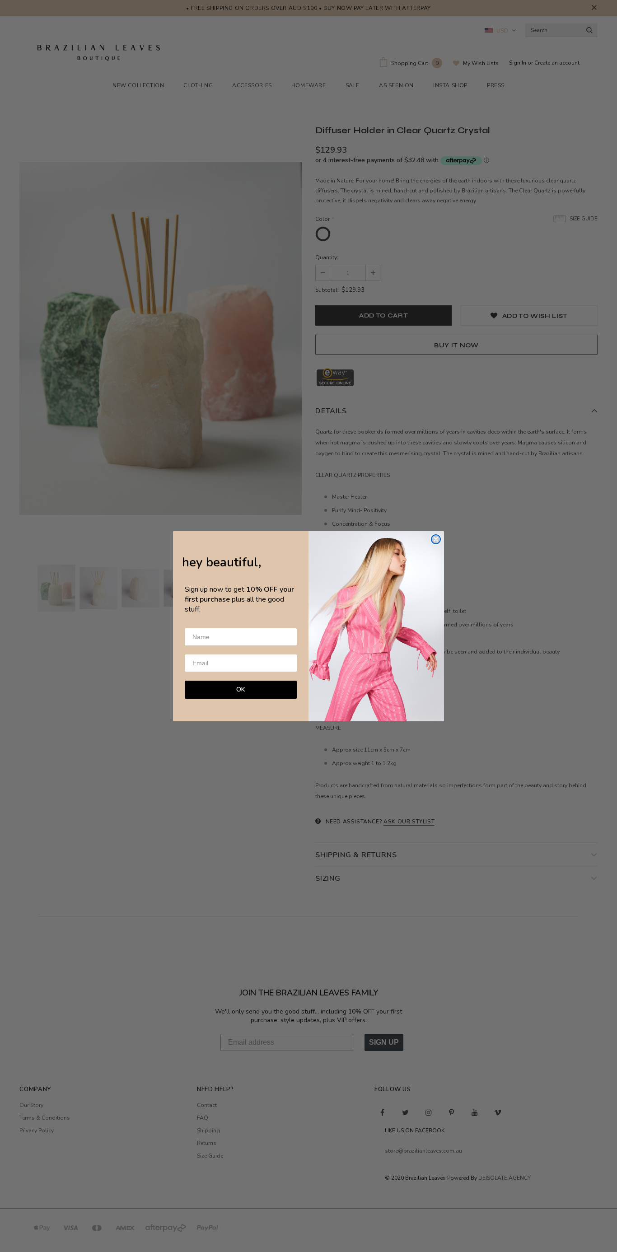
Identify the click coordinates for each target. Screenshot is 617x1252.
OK (240, 689)
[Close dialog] (435, 539)
